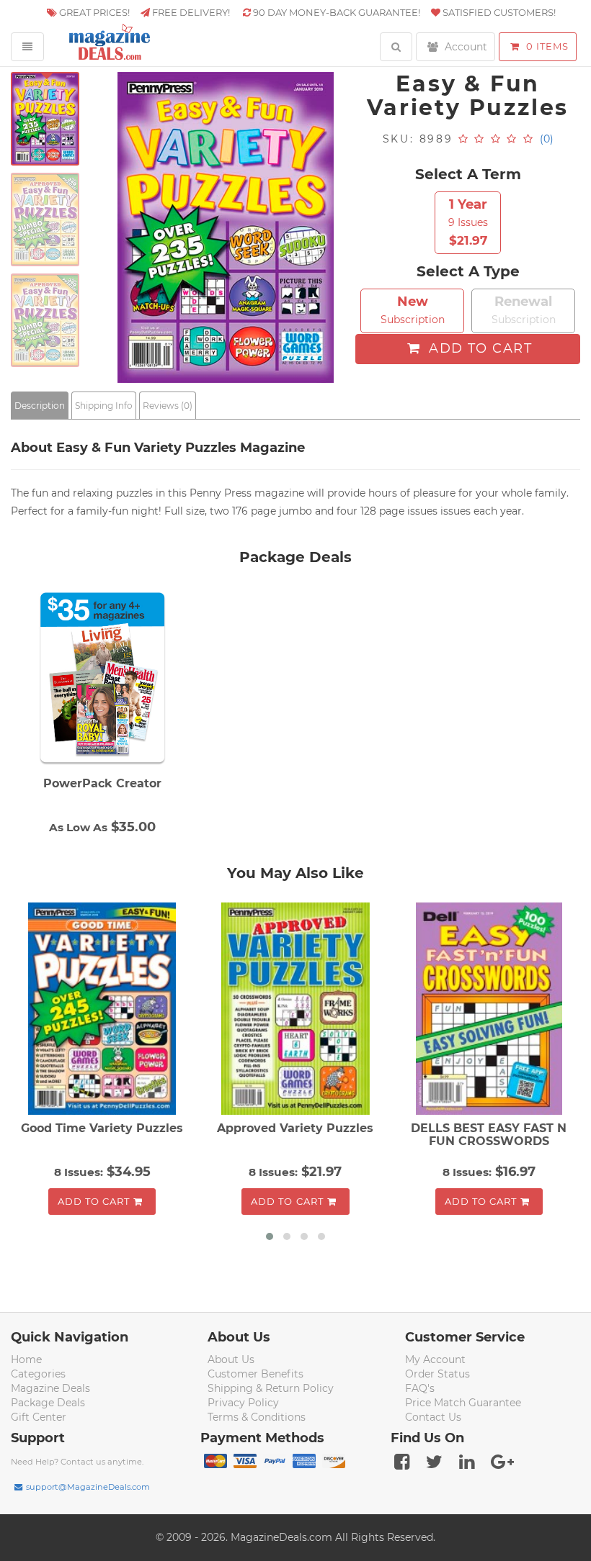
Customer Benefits (255, 1373)
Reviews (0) (167, 405)
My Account (435, 1359)
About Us (231, 1359)
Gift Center (38, 1417)
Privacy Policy (243, 1402)
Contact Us (433, 1417)
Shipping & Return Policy (271, 1388)
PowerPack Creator (102, 783)
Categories (38, 1373)
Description (39, 405)
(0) (547, 138)
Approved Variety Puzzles (295, 1128)
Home (26, 1359)
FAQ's (420, 1388)
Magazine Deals (50, 1388)
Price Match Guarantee (463, 1402)
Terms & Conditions (257, 1417)
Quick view (104, 1010)
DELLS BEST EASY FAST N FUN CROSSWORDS (488, 1134)
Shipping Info (104, 405)
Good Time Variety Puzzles (102, 1128)
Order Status (437, 1373)
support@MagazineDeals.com (88, 1487)
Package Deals (48, 1402)
